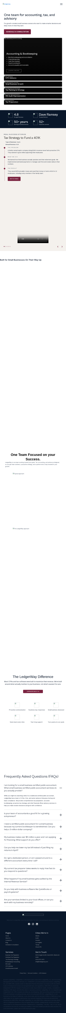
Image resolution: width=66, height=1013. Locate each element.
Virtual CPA (38, 947)
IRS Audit (8, 964)
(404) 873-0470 (39, 959)
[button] (33, 56)
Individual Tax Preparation (12, 957)
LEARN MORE (14, 70)
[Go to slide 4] (8, 246)
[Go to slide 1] (4, 246)
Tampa (37, 944)
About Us (8, 938)
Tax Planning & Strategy (12, 959)
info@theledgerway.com (41, 961)
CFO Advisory (9, 966)
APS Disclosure (42, 973)
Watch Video (14, 178)
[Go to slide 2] (5, 246)
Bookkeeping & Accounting (13, 961)
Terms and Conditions (32, 973)
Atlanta (37, 936)
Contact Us (9, 940)
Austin (37, 938)
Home (7, 936)
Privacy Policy (23, 973)
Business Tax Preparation (12, 955)
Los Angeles (38, 942)
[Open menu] (61, 4)
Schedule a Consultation (17, 32)
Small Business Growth (12, 968)
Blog (7, 942)
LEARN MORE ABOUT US (33, 691)
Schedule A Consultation (12, 944)
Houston (37, 940)
